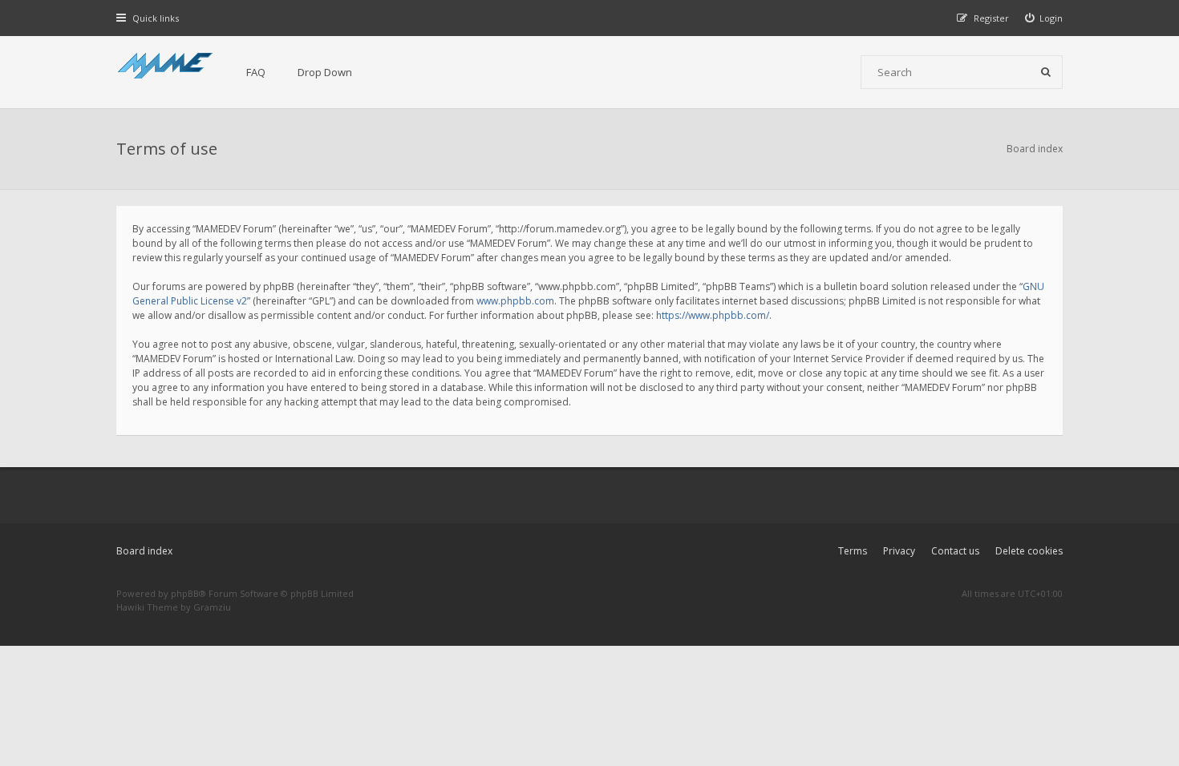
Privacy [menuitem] (899, 551)
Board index (144, 551)
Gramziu (212, 607)
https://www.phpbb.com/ (712, 315)
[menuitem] (1044, 18)
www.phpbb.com (515, 301)
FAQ (255, 72)
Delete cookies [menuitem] (1029, 551)
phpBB (185, 593)
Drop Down (325, 72)
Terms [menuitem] (852, 551)
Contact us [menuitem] (955, 551)
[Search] (1046, 72)
